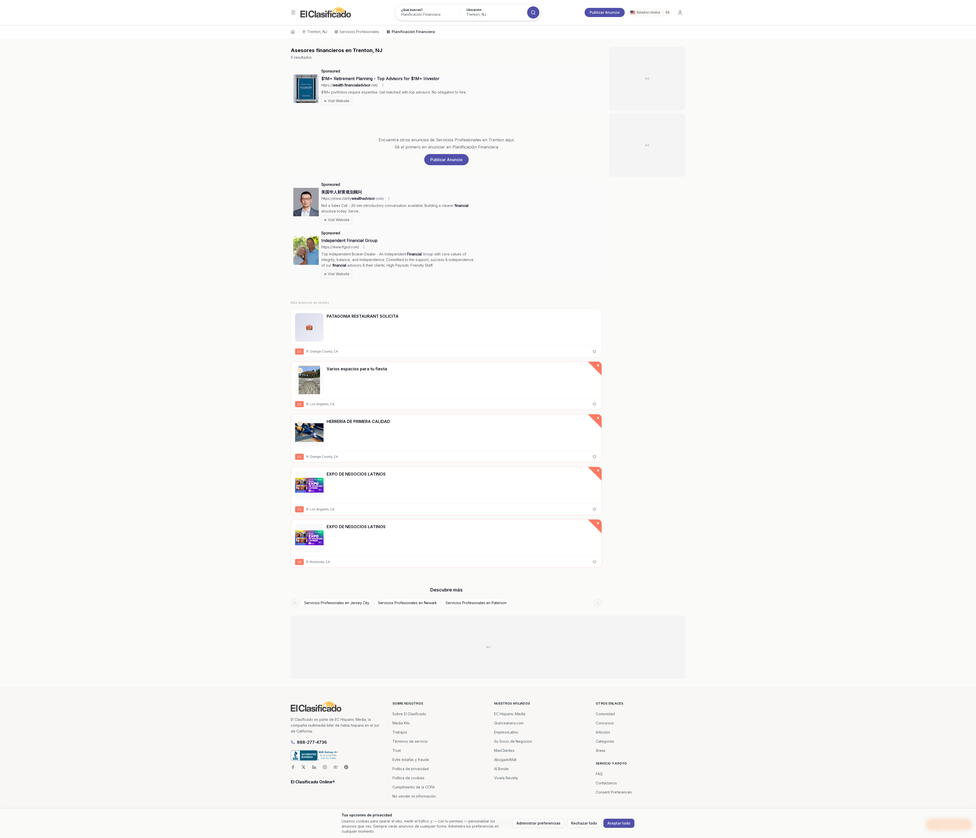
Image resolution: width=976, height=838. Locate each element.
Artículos (603, 732)
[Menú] (293, 12)
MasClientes (504, 750)
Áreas (600, 750)
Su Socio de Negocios (513, 741)
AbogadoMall (505, 759)
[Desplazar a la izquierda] (295, 603)
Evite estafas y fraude (410, 759)
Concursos (605, 723)
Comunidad (605, 714)
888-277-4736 (312, 742)
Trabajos (399, 732)
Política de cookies (408, 778)
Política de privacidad (410, 769)
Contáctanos (606, 783)
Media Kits (401, 723)
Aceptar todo (618, 823)
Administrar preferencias (538, 823)
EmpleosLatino (506, 732)
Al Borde (501, 769)
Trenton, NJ (317, 31)
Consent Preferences (614, 792)
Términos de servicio (410, 741)
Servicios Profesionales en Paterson (476, 603)
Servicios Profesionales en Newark (407, 603)
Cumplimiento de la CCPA (413, 787)
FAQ (599, 774)
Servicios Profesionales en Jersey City (336, 603)
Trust (396, 750)
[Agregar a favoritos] (594, 351)
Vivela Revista (506, 778)
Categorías (605, 741)
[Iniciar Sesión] (680, 12)
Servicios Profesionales (359, 31)
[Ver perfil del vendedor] (300, 370)
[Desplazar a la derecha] (598, 603)
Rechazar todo (584, 823)
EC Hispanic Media (509, 714)
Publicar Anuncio (605, 12)
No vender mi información (414, 796)
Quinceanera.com (509, 723)
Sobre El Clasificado (409, 714)
